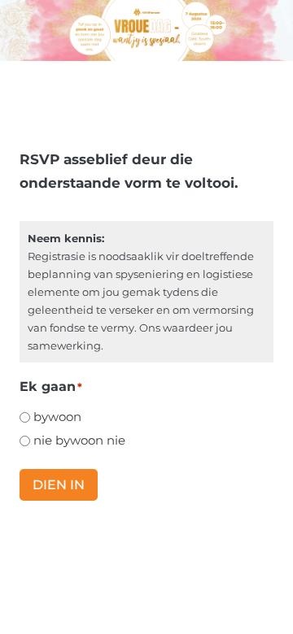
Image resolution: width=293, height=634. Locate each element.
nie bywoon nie (79, 440)
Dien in (59, 485)
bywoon (57, 416)
